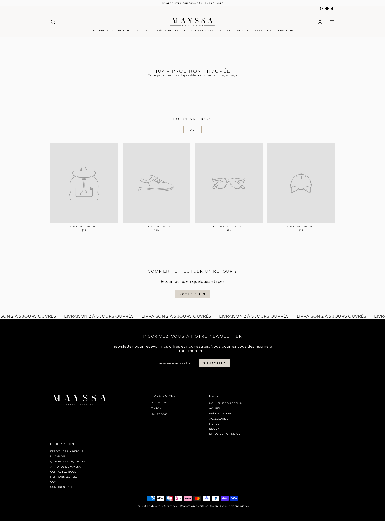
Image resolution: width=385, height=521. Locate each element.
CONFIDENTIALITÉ (62, 486)
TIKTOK (156, 408)
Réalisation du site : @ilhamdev (156, 505)
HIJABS (225, 30)
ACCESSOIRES (202, 30)
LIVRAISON (57, 456)
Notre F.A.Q (192, 294)
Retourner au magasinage (217, 75)
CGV (53, 481)
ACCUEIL (143, 30)
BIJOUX (243, 30)
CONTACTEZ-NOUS (63, 471)
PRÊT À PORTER (169, 30)
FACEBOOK (159, 414)
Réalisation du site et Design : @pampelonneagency (214, 505)
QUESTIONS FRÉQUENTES (67, 461)
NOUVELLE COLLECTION (111, 30)
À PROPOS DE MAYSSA (65, 466)
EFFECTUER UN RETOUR (274, 30)
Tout (192, 129)
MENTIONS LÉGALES (63, 476)
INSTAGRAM (159, 402)
